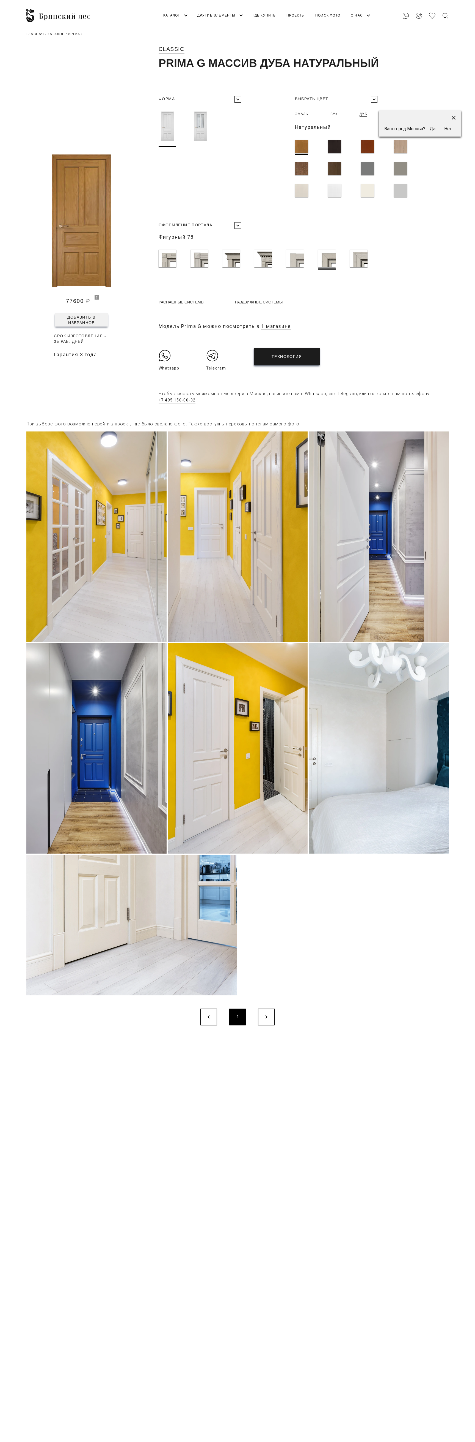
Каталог (56, 34)
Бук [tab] (334, 114)
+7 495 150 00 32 (430, 6)
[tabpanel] (358, 169)
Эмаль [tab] (301, 114)
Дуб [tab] (363, 114)
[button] (453, 118)
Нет (448, 128)
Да (432, 128)
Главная (35, 34)
